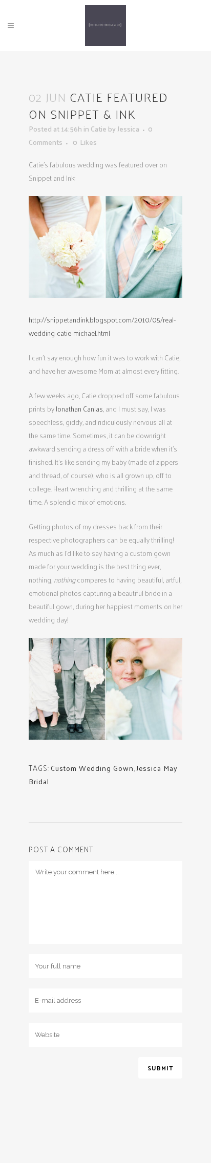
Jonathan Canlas (79, 408)
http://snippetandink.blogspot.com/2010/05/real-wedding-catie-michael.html (102, 326)
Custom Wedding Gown (92, 768)
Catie (99, 128)
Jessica (128, 128)
